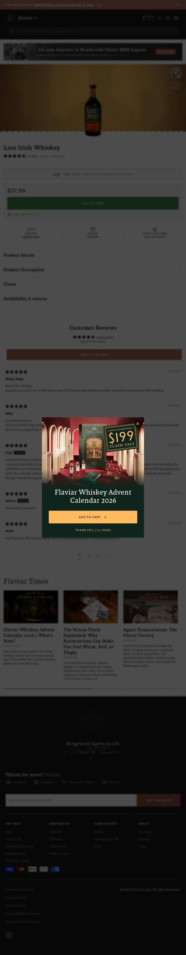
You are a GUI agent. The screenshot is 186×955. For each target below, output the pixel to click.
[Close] (137, 423)
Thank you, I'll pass (93, 530)
